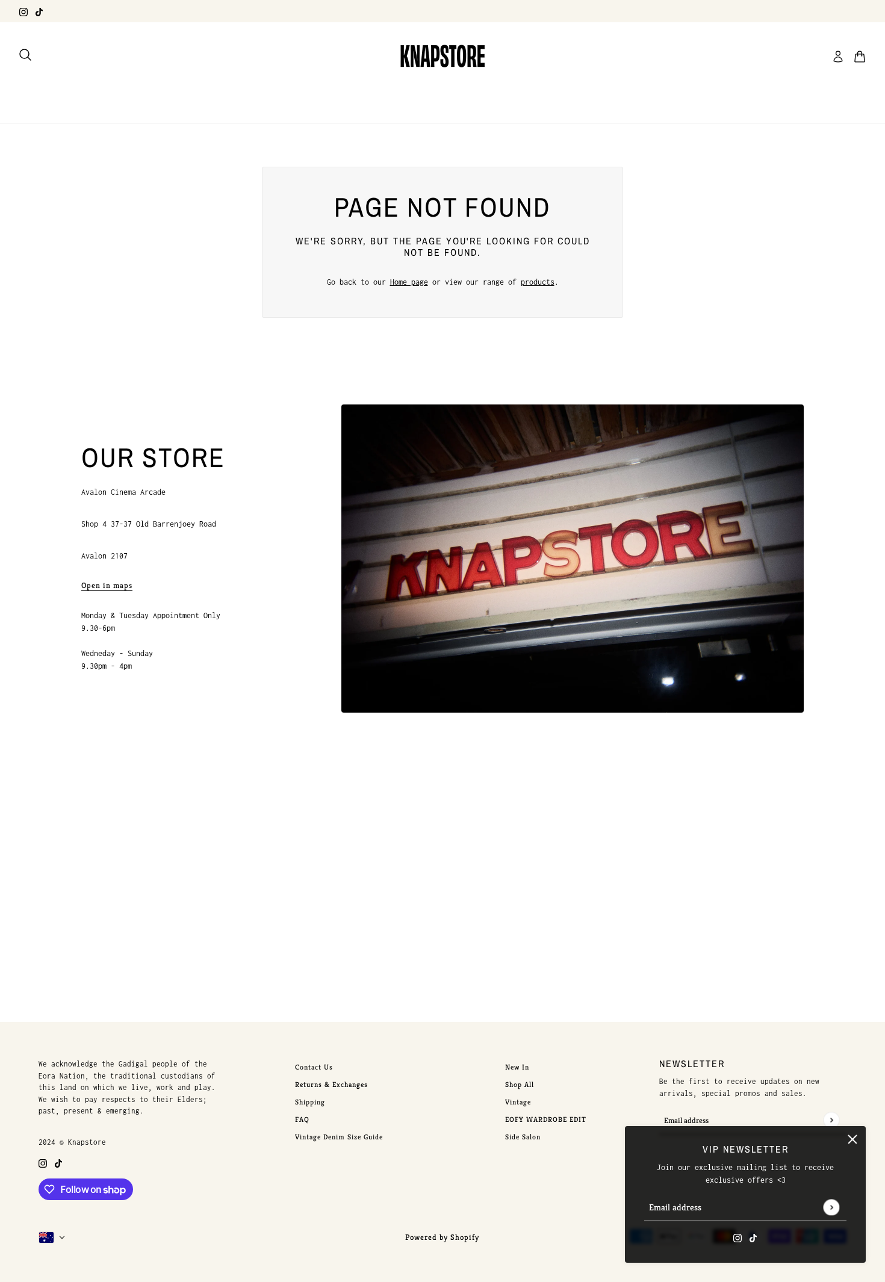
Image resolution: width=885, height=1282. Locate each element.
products (537, 281)
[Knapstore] (442, 57)
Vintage (518, 1101)
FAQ (302, 1119)
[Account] (838, 57)
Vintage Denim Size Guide (339, 1136)
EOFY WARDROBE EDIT (545, 1119)
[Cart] (860, 57)
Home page (409, 281)
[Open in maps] (572, 558)
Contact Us (314, 1066)
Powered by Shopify (442, 1237)
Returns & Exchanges (331, 1084)
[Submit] (831, 1207)
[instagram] (23, 11)
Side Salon (523, 1136)
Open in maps (106, 585)
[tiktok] (39, 11)
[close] (852, 1139)
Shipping (310, 1101)
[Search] (25, 55)
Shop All (519, 1084)
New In (517, 1066)
